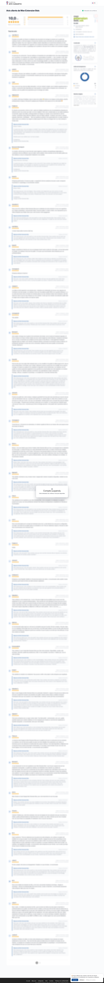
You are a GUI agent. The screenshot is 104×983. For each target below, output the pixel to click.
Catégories (40, 980)
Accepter (75, 979)
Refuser (82, 979)
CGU (46, 980)
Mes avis (34, 980)
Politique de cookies (90, 979)
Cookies (51, 980)
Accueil (28, 980)
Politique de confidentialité (61, 980)
